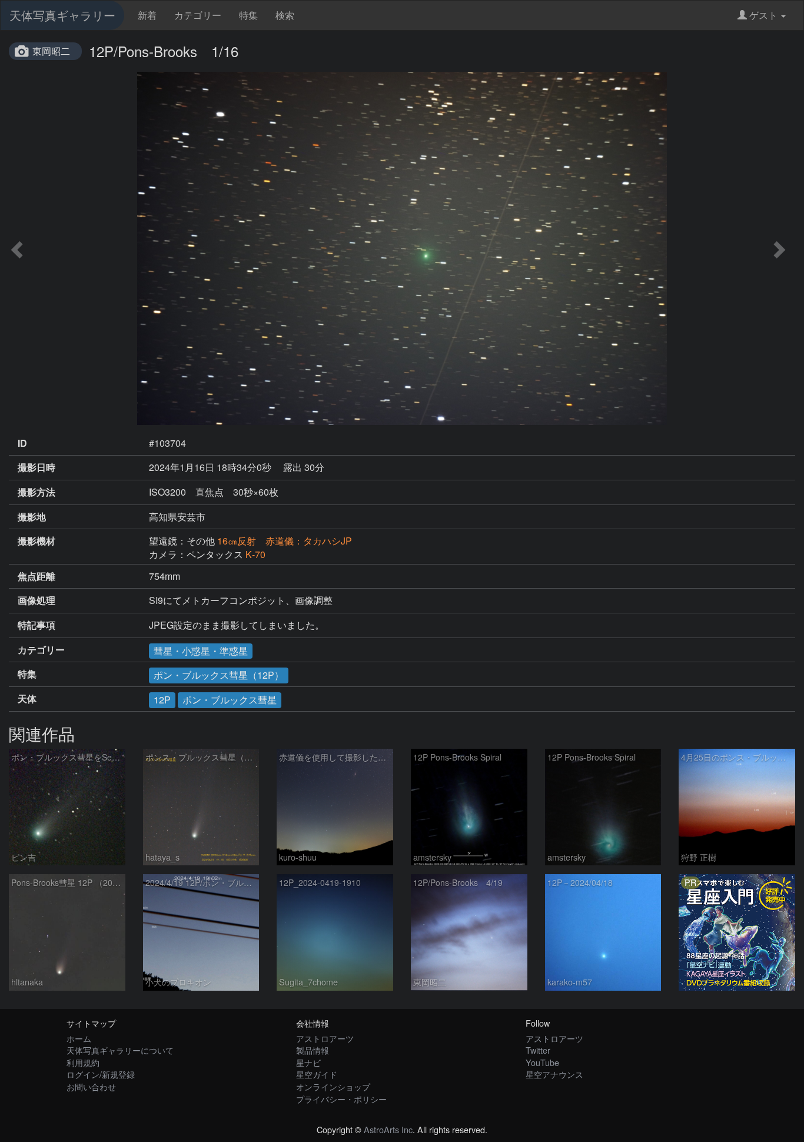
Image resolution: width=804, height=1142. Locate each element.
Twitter (538, 1050)
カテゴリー (197, 15)
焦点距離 (36, 576)
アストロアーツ (325, 1038)
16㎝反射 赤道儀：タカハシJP (284, 540)
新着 (147, 15)
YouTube (542, 1062)
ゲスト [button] (763, 15)
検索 (284, 15)
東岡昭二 (51, 51)
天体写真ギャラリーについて (120, 1050)
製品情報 (312, 1050)
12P (162, 699)
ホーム (79, 1038)
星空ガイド (316, 1074)
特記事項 (36, 625)
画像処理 (36, 600)
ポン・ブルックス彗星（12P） (219, 675)
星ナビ (308, 1062)
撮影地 (32, 516)
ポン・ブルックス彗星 (229, 699)
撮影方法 (36, 492)
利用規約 (83, 1062)
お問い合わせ (91, 1086)
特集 (248, 15)
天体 (27, 698)
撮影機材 (36, 541)
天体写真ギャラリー (62, 15)
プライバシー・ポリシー (341, 1099)
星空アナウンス (554, 1074)
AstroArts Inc (388, 1129)
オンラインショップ (333, 1086)
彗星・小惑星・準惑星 (201, 651)
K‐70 (255, 554)
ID (22, 443)
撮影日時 (36, 467)
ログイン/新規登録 (101, 1074)
